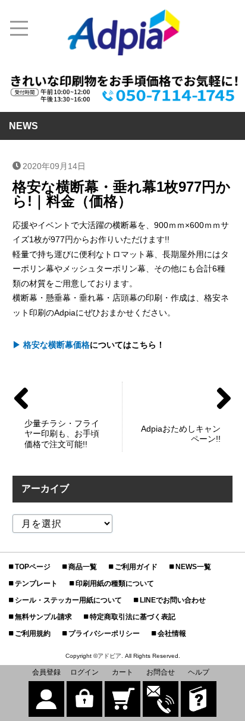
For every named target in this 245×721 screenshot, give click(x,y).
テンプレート (36, 583)
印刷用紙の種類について (115, 583)
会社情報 (172, 633)
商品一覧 (82, 567)
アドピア (109, 656)
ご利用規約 (33, 633)
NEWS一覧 (193, 567)
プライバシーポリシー (104, 633)
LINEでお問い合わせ (173, 600)
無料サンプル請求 (43, 617)
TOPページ (33, 567)
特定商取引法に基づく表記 (132, 617)
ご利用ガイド (136, 567)
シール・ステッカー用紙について (68, 600)
